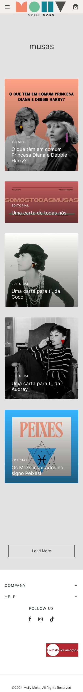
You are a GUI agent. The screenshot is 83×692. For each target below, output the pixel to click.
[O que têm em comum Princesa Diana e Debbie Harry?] (41, 125)
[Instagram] (40, 619)
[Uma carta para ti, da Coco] (41, 270)
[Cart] (75, 7)
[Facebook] (30, 619)
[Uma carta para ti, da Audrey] (41, 358)
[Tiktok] (52, 619)
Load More (41, 550)
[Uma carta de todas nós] (41, 202)
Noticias (20, 460)
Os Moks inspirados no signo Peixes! (37, 470)
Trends (18, 142)
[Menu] (7, 7)
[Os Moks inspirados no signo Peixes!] (41, 446)
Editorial (20, 205)
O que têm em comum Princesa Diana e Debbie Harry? (39, 155)
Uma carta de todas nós (39, 213)
